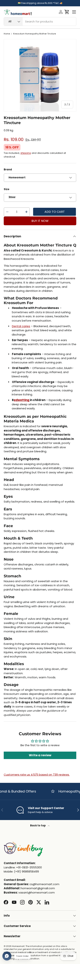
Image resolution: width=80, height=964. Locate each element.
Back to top (38, 825)
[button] (67, 12)
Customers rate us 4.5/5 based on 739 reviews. (37, 775)
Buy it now (40, 221)
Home (7, 34)
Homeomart (18, 946)
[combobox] (40, 21)
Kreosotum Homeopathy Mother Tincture (34, 34)
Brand (8, 169)
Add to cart (54, 212)
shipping (25, 153)
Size (6, 189)
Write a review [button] (40, 755)
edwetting (22, 400)
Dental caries (21, 326)
